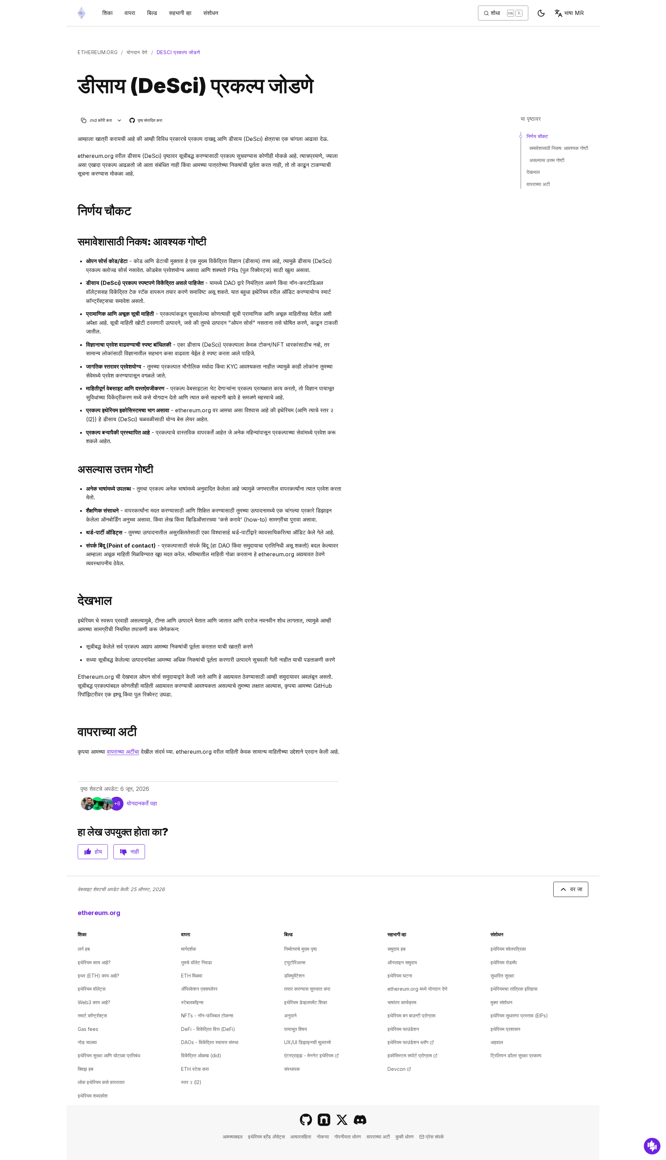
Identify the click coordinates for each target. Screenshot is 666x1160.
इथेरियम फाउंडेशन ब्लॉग (410, 1042)
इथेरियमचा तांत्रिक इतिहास (513, 989)
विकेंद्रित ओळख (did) (201, 1055)
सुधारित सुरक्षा (502, 976)
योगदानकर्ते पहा (142, 803)
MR (574, 12)
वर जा (576, 889)
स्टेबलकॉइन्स (192, 1002)
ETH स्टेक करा (195, 1069)
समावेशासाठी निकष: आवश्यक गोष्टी (558, 148)
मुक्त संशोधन (501, 1002)
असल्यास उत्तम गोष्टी (546, 160)
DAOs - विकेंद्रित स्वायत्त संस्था (209, 1042)
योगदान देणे (137, 52)
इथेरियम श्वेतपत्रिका (508, 949)
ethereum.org (98, 52)
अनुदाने (290, 1015)
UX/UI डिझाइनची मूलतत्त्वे (307, 1042)
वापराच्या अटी (538, 184)
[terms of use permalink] (75, 731)
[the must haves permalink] (75, 241)
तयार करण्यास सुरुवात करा (307, 989)
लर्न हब (84, 949)
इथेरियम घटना (399, 976)
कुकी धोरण (404, 1137)
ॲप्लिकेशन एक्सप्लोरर (199, 989)
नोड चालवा (87, 1042)
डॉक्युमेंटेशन (294, 976)
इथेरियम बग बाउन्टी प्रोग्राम (411, 1015)
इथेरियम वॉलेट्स (91, 989)
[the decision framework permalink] (75, 210)
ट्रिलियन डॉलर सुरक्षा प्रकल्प (515, 1055)
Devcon (399, 1069)
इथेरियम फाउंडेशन (403, 1029)
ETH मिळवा (191, 976)
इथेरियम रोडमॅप (503, 962)
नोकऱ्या (323, 1137)
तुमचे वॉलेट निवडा (196, 962)
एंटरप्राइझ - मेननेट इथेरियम (311, 1055)
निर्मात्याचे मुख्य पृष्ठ (300, 949)
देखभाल (533, 172)
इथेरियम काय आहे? (94, 962)
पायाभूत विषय (295, 1029)
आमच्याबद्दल (232, 1137)
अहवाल (496, 1042)
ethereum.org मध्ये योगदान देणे (417, 989)
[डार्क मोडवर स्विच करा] (541, 13)
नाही (134, 851)
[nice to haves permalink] (75, 469)
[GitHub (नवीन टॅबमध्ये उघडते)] (306, 1120)
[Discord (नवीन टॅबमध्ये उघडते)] (360, 1120)
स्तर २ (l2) (191, 1082)
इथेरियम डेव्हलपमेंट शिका (305, 1002)
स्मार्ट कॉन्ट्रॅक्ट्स (92, 1015)
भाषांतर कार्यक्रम (401, 1002)
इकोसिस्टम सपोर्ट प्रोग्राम (412, 1055)
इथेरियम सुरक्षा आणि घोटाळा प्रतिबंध (109, 1055)
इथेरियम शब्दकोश (93, 1096)
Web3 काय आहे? (94, 1002)
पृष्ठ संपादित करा (146, 121)
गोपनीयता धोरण (347, 1137)
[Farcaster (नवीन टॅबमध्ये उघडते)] (324, 1120)
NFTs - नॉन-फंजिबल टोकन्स (207, 1015)
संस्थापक (292, 1069)
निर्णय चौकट (537, 136)
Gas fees (88, 1029)
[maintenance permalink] (75, 600)
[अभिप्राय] (652, 1146)
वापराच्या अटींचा (123, 751)
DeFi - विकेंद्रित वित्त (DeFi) (208, 1029)
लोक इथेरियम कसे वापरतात (101, 1082)
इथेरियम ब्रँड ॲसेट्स (266, 1137)
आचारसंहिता (300, 1137)
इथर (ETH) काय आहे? (98, 976)
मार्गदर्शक (188, 949)
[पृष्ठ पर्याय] (119, 120)
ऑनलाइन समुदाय (402, 962)
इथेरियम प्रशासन (505, 1029)
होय (98, 851)
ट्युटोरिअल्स (294, 962)
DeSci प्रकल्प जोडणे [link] (178, 52)
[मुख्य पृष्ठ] (81, 13)
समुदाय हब (396, 949)
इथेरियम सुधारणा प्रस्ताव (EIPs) (519, 1015)
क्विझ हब (85, 1069)
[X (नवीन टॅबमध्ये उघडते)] (342, 1120)
